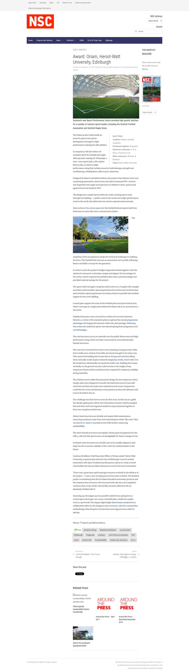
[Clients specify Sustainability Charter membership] (83, 598)
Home (30, 40)
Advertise (42, 3)
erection (101, 535)
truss (133, 540)
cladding (94, 297)
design (80, 195)
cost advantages (80, 330)
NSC (99, 67)
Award (105, 67)
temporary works (115, 360)
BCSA (52, 3)
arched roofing (90, 530)
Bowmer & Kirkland (108, 530)
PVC (133, 535)
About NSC (32, 3)
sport (76, 540)
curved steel (125, 530)
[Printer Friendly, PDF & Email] (77, 529)
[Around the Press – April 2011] (106, 603)
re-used (86, 423)
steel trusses (117, 502)
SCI (58, 3)
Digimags (109, 40)
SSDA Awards (114, 67)
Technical (70, 40)
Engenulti (90, 535)
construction (132, 506)
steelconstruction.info (83, 3)
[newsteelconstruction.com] (40, 21)
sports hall (86, 540)
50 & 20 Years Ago (95, 40)
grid (125, 287)
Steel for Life (67, 3)
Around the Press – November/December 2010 (127, 619)
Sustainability (100, 540)
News (58, 40)
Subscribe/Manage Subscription (39, 8)
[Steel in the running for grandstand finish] (83, 633)
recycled (96, 423)
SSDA (82, 40)
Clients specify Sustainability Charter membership (81, 609)
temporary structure (118, 540)
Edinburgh (78, 535)
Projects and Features (44, 40)
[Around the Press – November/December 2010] (129, 603)
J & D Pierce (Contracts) (118, 535)
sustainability (79, 426)
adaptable (111, 436)
